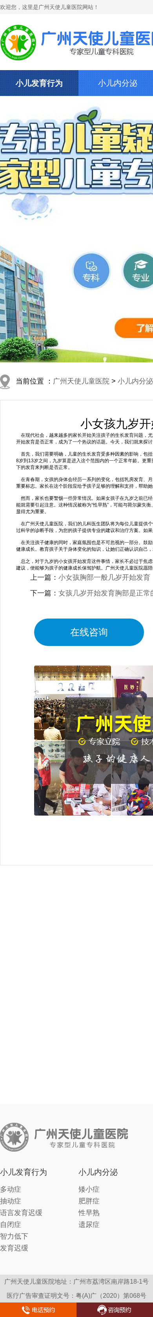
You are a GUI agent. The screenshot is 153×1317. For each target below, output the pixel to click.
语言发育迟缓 (21, 1213)
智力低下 (14, 1236)
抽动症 (10, 1201)
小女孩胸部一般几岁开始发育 (104, 577)
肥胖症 (89, 1201)
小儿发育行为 (39, 83)
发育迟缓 (14, 1248)
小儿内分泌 (117, 83)
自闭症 (10, 1224)
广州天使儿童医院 (81, 381)
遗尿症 (89, 1224)
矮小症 (89, 1189)
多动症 (10, 1189)
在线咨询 (89, 632)
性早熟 (89, 1213)
